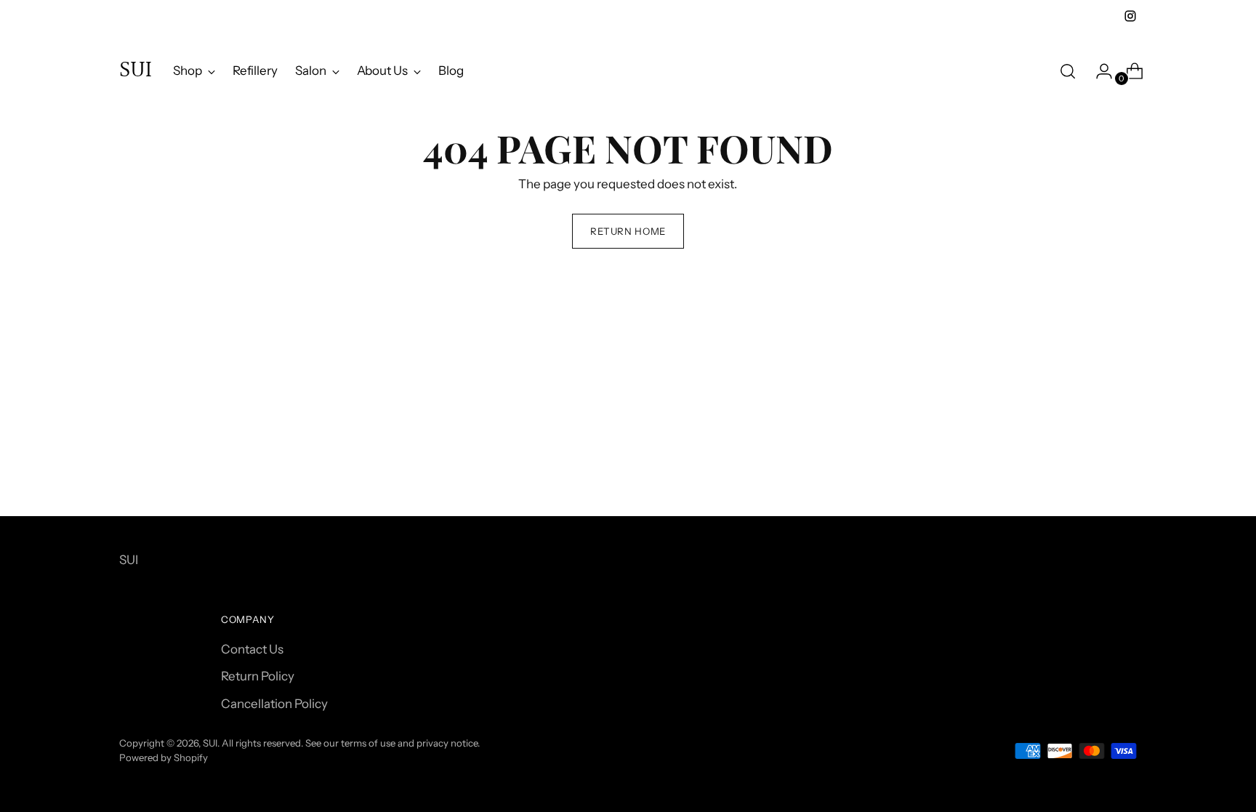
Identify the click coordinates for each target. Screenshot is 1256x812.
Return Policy (257, 676)
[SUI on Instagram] (1130, 16)
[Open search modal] (1067, 71)
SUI (210, 743)
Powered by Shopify (163, 757)
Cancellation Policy (274, 703)
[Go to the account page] (1098, 71)
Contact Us (252, 649)
